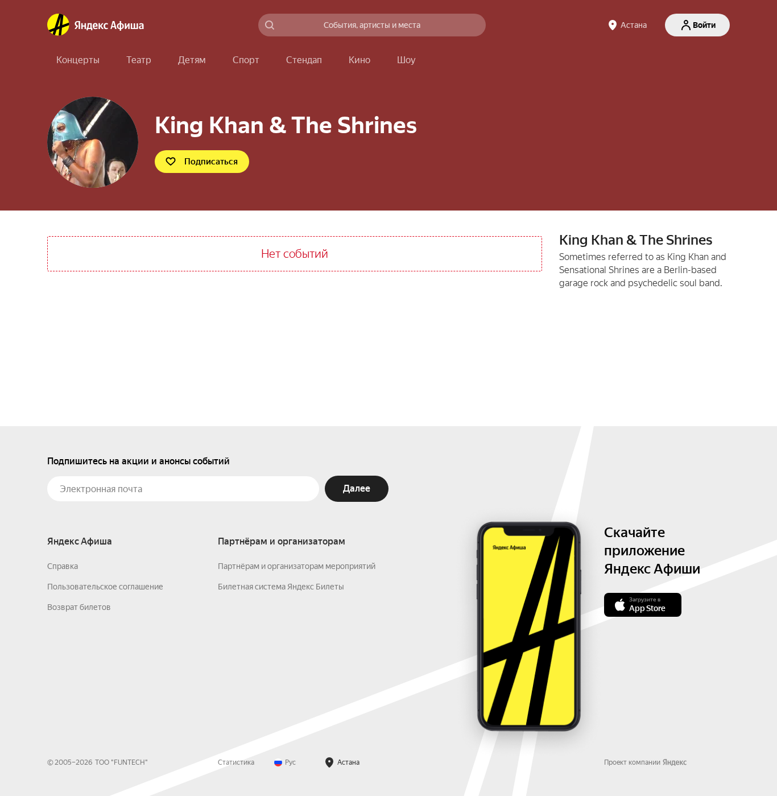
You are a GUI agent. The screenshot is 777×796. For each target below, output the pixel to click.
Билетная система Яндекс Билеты (281, 586)
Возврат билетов (79, 607)
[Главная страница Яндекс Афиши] (58, 25)
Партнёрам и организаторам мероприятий (296, 566)
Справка (62, 566)
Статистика (236, 762)
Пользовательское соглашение (105, 586)
